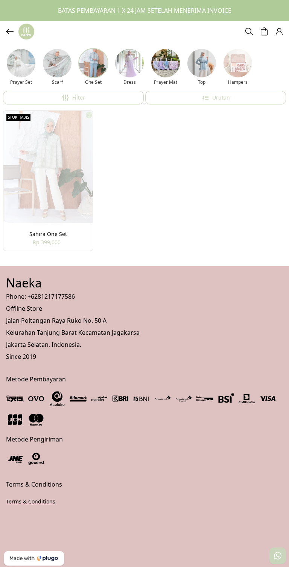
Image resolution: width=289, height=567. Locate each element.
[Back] (10, 31)
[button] (264, 31)
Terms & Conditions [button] (30, 501)
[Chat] (277, 555)
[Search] (249, 31)
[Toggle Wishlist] (86, 216)
